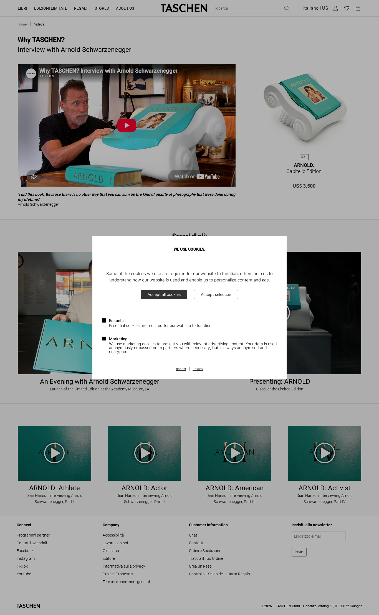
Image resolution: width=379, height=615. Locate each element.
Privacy (198, 369)
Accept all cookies (164, 294)
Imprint (181, 369)
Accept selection (216, 294)
